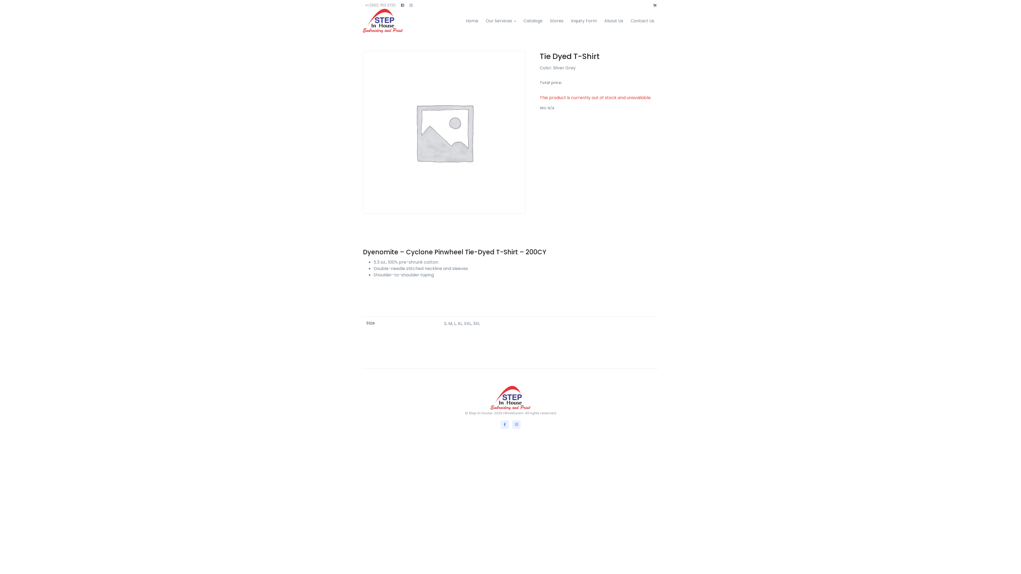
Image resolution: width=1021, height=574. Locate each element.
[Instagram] (516, 424)
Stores (556, 21)
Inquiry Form (584, 21)
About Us (613, 21)
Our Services (499, 21)
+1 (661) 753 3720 (380, 5)
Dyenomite (380, 252)
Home (472, 21)
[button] (655, 5)
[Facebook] (504, 424)
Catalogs (533, 21)
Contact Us (642, 21)
